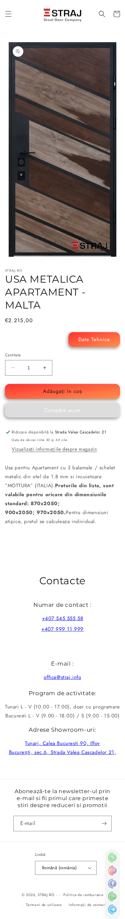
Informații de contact (87, 904)
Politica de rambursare (83, 894)
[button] (8, 14)
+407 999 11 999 (62, 629)
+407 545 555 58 (62, 618)
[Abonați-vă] (104, 823)
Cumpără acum (62, 410)
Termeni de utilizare (44, 904)
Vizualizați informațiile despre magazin (54, 449)
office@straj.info (62, 677)
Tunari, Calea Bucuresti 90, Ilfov (62, 743)
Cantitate (13, 355)
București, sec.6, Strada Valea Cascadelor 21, (62, 752)
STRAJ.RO (46, 894)
